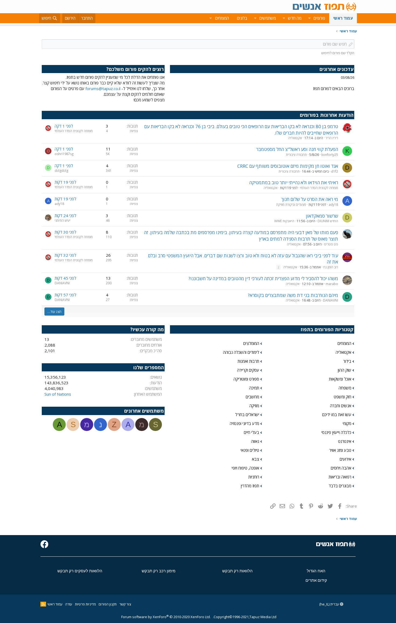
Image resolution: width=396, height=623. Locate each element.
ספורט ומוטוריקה (246, 379)
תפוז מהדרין (250, 485)
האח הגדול (316, 571)
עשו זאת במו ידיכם (336, 414)
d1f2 (334, 171)
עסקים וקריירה (248, 370)
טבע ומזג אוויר (340, 450)
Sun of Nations (57, 394)
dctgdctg (61, 170)
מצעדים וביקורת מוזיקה (291, 204)
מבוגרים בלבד (340, 485)
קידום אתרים (316, 580)
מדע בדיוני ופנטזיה (244, 423)
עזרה (68, 604)
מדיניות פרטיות (85, 604)
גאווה (255, 441)
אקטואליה (295, 138)
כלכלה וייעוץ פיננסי (336, 432)
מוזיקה (254, 405)
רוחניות (253, 477)
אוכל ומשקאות (340, 379)
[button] (309, 18)
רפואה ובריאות (340, 477)
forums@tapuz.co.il (102, 88)
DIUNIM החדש (328, 221)
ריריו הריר (331, 138)
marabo (332, 284)
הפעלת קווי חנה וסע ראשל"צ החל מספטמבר (297, 149)
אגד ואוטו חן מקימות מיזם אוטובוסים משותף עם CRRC (287, 166)
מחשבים (252, 396)
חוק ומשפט (342, 396)
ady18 (333, 204)
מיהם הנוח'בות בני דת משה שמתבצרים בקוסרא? (293, 295)
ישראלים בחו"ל (247, 414)
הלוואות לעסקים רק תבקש (79, 571)
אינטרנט (344, 441)
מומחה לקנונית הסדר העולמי (74, 131)
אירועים (345, 459)
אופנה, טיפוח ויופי (245, 468)
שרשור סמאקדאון (322, 216)
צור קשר (125, 604)
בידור (347, 361)
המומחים (344, 343)
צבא (255, 459)
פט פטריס (331, 244)
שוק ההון (344, 370)
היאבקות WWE (284, 221)
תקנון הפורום (108, 604)
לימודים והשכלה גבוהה (241, 352)
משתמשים (267, 18)
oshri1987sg (64, 154)
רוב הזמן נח (330, 267)
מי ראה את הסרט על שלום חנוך (309, 199)
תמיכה (254, 388)
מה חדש (294, 18)
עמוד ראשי (343, 18)
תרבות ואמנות (248, 361)
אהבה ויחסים (341, 468)
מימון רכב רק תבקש (158, 571)
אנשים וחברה (340, 405)
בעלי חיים (251, 432)
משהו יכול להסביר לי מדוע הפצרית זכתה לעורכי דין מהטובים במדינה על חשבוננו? (263, 278)
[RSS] (43, 604)
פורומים (319, 18)
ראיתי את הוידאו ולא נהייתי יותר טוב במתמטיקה (293, 182)
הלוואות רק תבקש (237, 571)
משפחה (345, 388)
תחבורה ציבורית (296, 154)
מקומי (347, 423)
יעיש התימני (62, 220)
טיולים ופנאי (250, 450)
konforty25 (329, 154)
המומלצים (251, 343)
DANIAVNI (62, 283)
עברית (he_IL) (329, 604)
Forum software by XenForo (166, 616)
